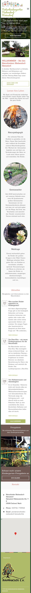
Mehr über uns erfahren (12, 83)
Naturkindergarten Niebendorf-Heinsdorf (12, 12)
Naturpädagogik (15, 132)
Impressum (6, 557)
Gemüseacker (15, 189)
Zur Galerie (15, 478)
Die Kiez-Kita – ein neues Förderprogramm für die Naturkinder (18, 341)
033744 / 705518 (18, 508)
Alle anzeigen (15, 421)
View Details (12, 335)
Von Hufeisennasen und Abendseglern (17, 381)
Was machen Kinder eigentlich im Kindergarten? (16, 303)
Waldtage (15, 249)
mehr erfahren (15, 35)
